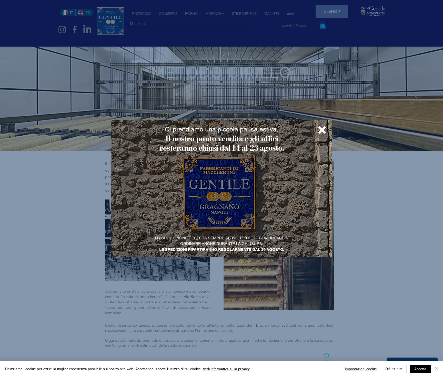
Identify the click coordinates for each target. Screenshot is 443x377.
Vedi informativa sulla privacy (226, 368)
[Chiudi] (437, 369)
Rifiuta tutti (393, 368)
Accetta (420, 368)
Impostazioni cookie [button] (361, 368)
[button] (322, 130)
